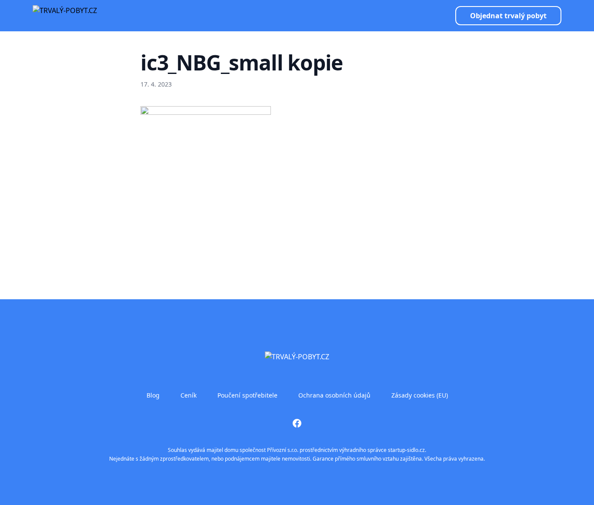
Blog (153, 395)
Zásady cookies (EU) (419, 395)
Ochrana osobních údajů (334, 395)
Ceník (188, 395)
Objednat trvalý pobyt (508, 15)
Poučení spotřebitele (247, 395)
